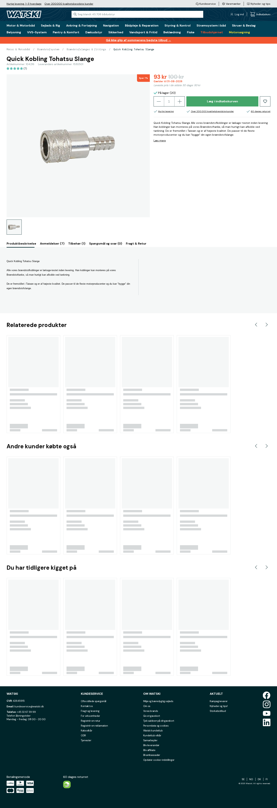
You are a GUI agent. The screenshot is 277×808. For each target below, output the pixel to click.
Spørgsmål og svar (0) (105, 244)
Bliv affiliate (149, 750)
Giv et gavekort (151, 716)
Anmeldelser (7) (52, 244)
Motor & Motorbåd (18, 49)
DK (259, 779)
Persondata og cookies (156, 725)
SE (243, 779)
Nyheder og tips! (219, 706)
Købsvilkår (86, 730)
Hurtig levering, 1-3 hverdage (24, 3)
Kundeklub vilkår (152, 735)
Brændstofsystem (48, 49)
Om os (146, 706)
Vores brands (150, 711)
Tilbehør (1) (76, 244)
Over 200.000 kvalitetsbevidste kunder (68, 3)
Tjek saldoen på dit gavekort (158, 720)
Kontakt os (87, 706)
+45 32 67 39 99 (26, 712)
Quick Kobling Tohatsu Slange (133, 49)
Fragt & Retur (136, 244)
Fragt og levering (90, 711)
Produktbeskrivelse (21, 244)
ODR (83, 735)
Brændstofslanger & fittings (86, 49)
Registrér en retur (90, 720)
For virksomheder (90, 716)
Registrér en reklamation (94, 725)
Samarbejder (150, 740)
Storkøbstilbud (218, 711)
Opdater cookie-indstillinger (158, 760)
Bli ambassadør (151, 755)
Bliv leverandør (151, 745)
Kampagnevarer (219, 701)
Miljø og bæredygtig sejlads (158, 701)
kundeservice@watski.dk (29, 706)
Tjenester (86, 740)
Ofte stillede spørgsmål (93, 701)
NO (251, 779)
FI (267, 779)
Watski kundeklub (153, 730)
